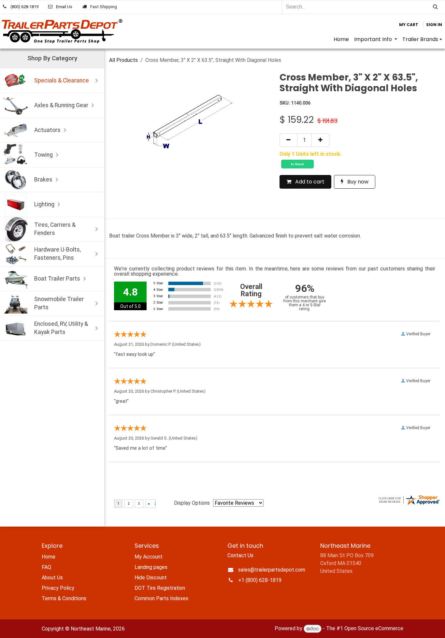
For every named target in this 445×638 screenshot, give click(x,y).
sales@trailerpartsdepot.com (271, 570)
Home (48, 557)
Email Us (64, 6)
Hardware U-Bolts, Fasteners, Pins (57, 253)
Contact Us (240, 555)
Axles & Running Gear (61, 105)
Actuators (47, 130)
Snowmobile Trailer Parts (59, 303)
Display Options (192, 503)
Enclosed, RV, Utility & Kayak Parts (61, 328)
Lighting (44, 204)
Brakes (43, 179)
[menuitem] (341, 39)
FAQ (46, 567)
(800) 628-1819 (24, 6)
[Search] (435, 7)
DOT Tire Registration (160, 588)
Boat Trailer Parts (57, 278)
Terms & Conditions (64, 598)
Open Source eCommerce (373, 629)
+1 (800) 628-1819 (259, 580)
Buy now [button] (357, 181)
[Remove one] (288, 140)
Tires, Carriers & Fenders (55, 229)
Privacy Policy (58, 588)
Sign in (434, 24)
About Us (52, 577)
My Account (149, 557)
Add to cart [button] (309, 181)
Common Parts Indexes (161, 598)
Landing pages (151, 567)
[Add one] (320, 140)
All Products (123, 60)
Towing (43, 155)
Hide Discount (151, 577)
